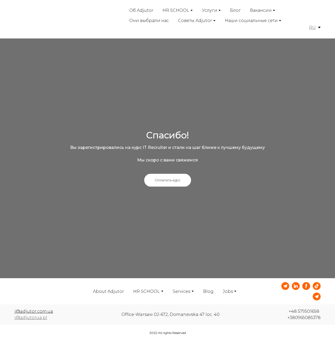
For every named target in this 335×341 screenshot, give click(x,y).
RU (312, 27)
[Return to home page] (37, 19)
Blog (208, 291)
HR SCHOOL (176, 10)
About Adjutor (108, 291)
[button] (167, 180)
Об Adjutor (141, 10)
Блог (235, 10)
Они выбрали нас (149, 20)
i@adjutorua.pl (30, 317)
